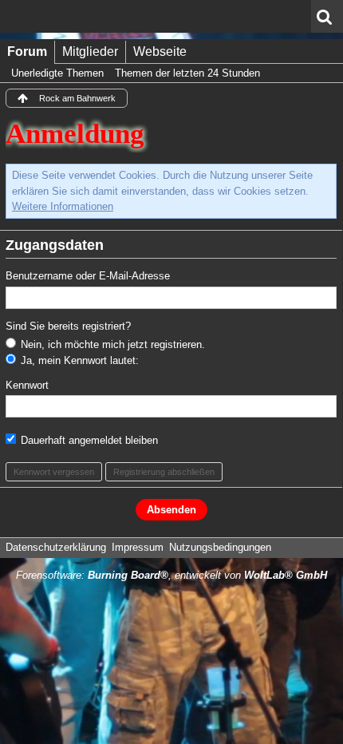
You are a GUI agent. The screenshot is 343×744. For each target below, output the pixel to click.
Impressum (138, 547)
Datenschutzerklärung (56, 547)
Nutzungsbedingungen (220, 547)
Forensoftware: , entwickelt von (171, 575)
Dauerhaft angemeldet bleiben (88, 440)
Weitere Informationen (62, 206)
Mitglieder (90, 51)
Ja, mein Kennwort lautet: (78, 360)
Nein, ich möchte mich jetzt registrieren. (111, 344)
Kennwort (27, 385)
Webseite (160, 51)
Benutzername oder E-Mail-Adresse (88, 276)
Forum (27, 51)
